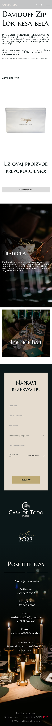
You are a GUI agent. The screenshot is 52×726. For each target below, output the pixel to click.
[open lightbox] (26, 118)
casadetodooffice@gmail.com (26, 617)
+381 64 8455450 (26, 621)
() (40, 4)
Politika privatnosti (26, 713)
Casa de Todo (9, 4)
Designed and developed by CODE (26, 717)
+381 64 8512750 (26, 593)
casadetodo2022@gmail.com (26, 633)
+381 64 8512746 (26, 605)
